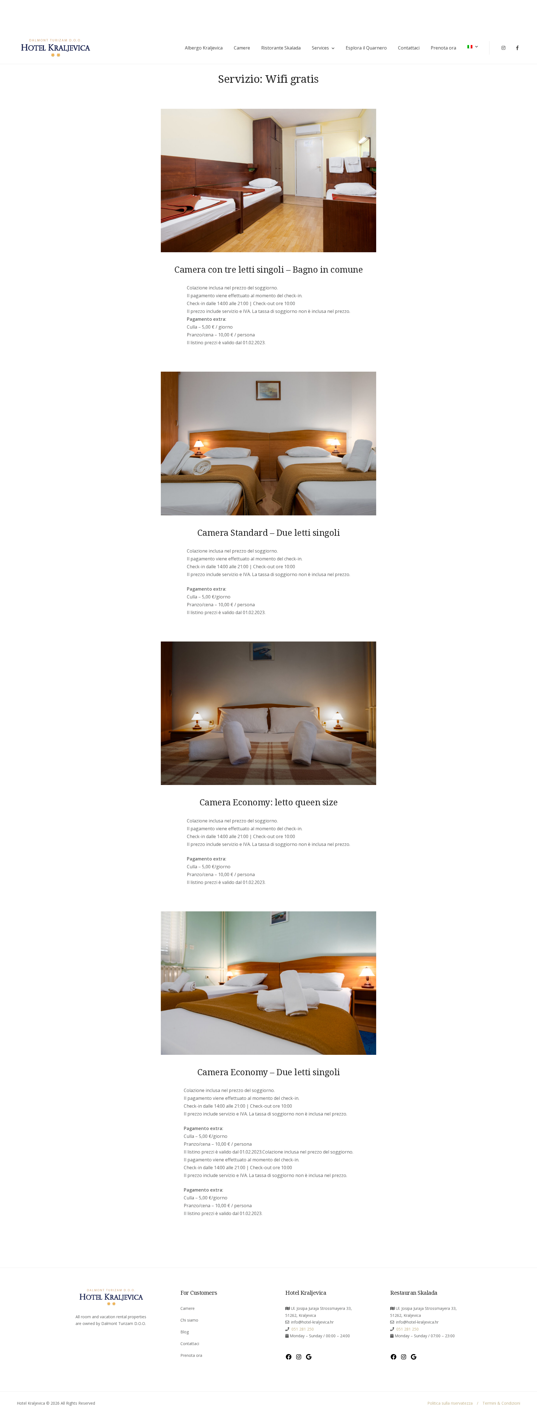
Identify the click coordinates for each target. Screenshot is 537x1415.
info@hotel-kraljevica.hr (312, 1322)
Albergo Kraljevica (204, 48)
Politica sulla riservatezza (450, 1403)
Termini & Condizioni (501, 1403)
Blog (184, 1331)
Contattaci (409, 48)
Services (320, 48)
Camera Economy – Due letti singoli (268, 1072)
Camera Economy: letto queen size (268, 802)
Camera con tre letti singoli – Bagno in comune (268, 269)
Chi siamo (189, 1320)
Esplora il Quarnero (366, 48)
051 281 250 (302, 1329)
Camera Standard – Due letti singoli (268, 532)
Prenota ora (443, 48)
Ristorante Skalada (281, 48)
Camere (242, 48)
